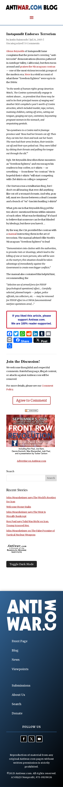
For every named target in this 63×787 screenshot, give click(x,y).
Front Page (19, 641)
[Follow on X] (31, 739)
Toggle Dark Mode (22, 564)
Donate (17, 713)
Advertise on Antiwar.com (31, 460)
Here (27, 74)
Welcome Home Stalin (18, 506)
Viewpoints (20, 669)
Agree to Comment (31, 400)
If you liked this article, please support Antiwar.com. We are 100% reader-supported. (31, 319)
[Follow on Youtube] (39, 739)
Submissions (21, 685)
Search (16, 704)
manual (12, 233)
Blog (15, 650)
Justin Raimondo (19, 39)
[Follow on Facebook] (24, 739)
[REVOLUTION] (30, 454)
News (16, 660)
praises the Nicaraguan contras (37, 66)
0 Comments (32, 43)
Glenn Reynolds (15, 51)
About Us (18, 695)
